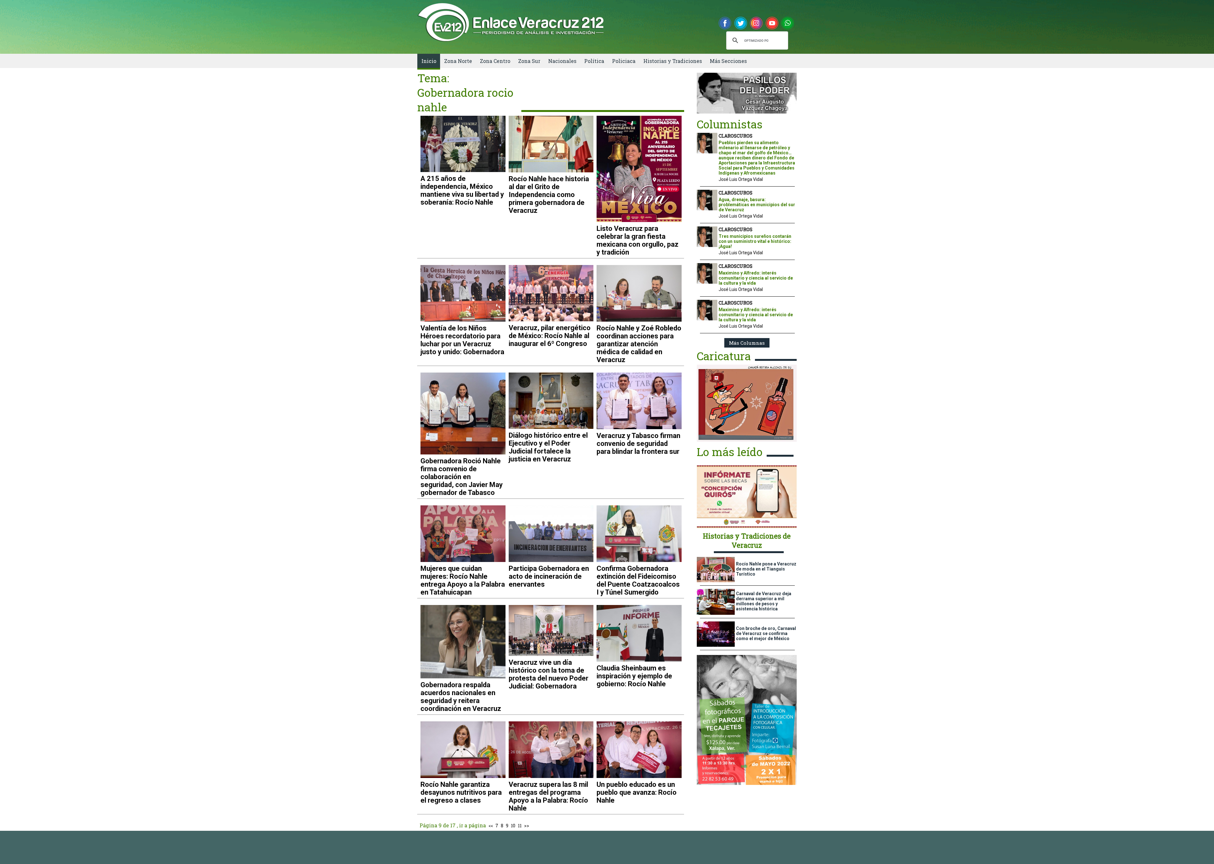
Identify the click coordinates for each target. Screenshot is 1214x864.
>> (526, 826)
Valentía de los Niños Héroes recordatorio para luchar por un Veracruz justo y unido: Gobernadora (462, 340)
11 (520, 826)
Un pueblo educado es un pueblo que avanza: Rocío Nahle (637, 792)
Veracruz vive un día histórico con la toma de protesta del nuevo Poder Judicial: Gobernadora (548, 674)
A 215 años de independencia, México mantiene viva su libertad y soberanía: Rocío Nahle (462, 190)
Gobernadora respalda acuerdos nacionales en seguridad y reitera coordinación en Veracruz (460, 697)
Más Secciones (728, 61)
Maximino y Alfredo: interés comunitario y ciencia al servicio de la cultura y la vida (756, 278)
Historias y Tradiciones (672, 61)
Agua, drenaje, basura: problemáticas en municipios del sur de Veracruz (757, 204)
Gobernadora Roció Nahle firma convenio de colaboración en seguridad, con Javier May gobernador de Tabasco (461, 477)
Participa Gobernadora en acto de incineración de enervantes (549, 576)
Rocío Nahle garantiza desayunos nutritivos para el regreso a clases (461, 792)
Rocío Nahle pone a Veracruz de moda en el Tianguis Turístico (766, 569)
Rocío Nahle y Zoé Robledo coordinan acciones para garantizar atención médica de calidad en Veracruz (639, 344)
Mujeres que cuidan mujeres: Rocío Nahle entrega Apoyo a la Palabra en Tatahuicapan (462, 580)
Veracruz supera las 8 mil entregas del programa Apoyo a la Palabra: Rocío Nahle (548, 796)
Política (594, 61)
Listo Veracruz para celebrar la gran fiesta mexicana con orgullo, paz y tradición (637, 240)
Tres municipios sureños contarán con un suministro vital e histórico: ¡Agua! (755, 241)
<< (490, 826)
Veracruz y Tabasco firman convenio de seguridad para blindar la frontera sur (638, 443)
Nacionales (562, 61)
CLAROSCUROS (735, 136)
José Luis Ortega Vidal (741, 179)
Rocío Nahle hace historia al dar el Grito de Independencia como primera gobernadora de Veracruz (549, 194)
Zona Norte (458, 61)
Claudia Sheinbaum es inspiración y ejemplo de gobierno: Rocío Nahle (634, 676)
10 (513, 826)
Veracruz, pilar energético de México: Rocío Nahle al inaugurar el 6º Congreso (550, 336)
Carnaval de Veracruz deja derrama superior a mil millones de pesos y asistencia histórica (763, 601)
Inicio (428, 61)
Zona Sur (529, 61)
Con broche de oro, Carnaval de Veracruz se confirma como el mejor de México (766, 633)
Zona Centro (495, 61)
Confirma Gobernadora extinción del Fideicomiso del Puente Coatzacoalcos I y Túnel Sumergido (638, 580)
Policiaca (623, 61)
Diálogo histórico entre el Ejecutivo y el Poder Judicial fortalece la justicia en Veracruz (548, 447)
